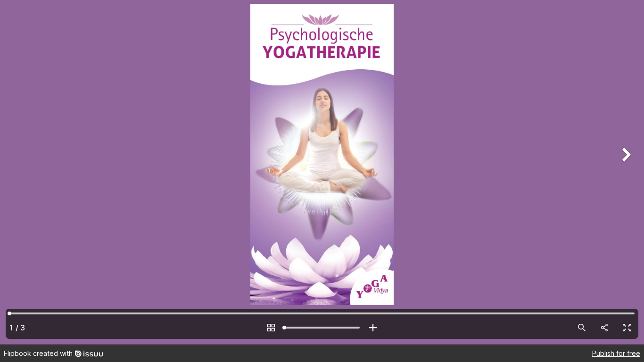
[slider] (322, 327)
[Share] (604, 327)
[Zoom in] (372, 327)
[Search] (581, 327)
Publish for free (616, 353)
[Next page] (625, 172)
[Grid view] (271, 327)
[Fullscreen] (627, 327)
